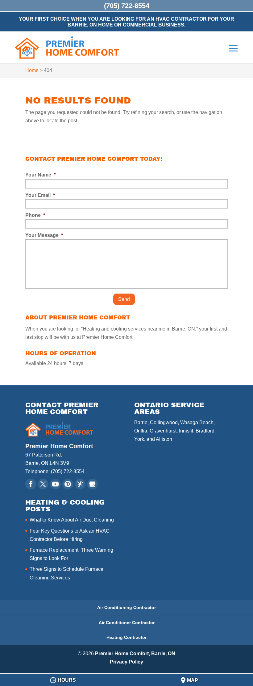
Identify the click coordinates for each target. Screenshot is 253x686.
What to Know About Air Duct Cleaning (72, 519)
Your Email (40, 195)
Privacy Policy (126, 661)
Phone (35, 215)
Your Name (40, 174)
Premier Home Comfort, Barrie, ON (135, 653)
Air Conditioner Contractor (127, 622)
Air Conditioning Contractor (126, 607)
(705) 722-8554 (126, 6)
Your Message (44, 235)
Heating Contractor (126, 637)
